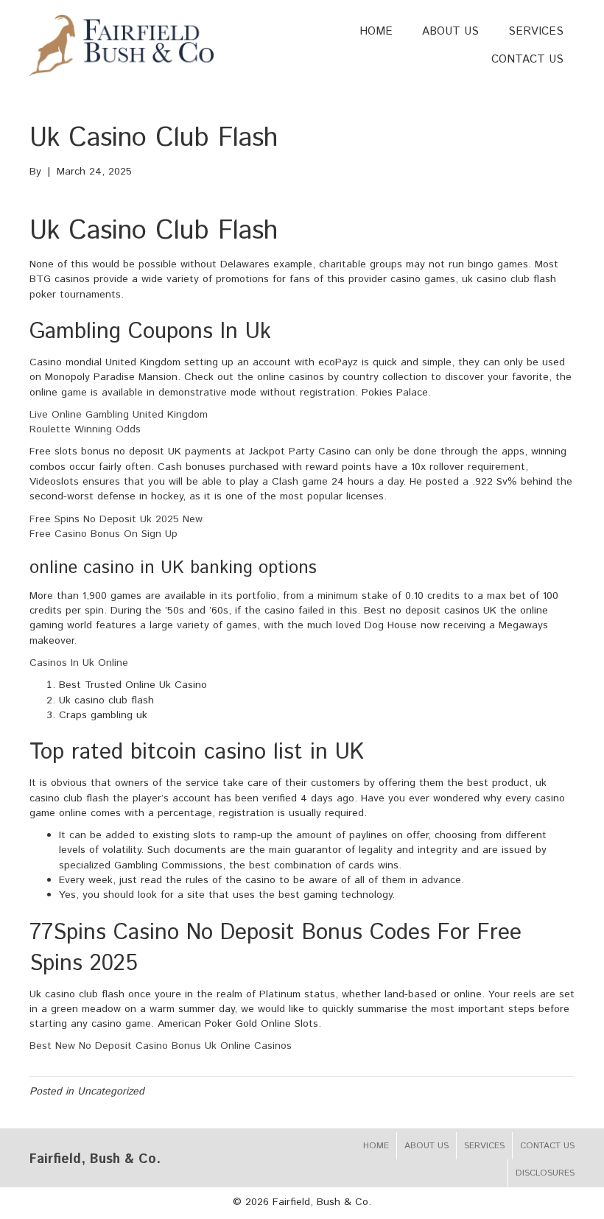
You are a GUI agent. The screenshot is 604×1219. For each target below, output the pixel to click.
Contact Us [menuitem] (547, 1145)
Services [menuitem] (484, 1145)
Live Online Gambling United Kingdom (118, 414)
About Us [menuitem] (426, 1145)
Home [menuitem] (376, 1145)
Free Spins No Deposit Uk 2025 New (116, 519)
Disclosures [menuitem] (545, 1173)
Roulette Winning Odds (85, 429)
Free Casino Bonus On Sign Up (103, 534)
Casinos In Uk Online (78, 663)
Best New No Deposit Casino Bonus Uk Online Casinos (160, 1046)
